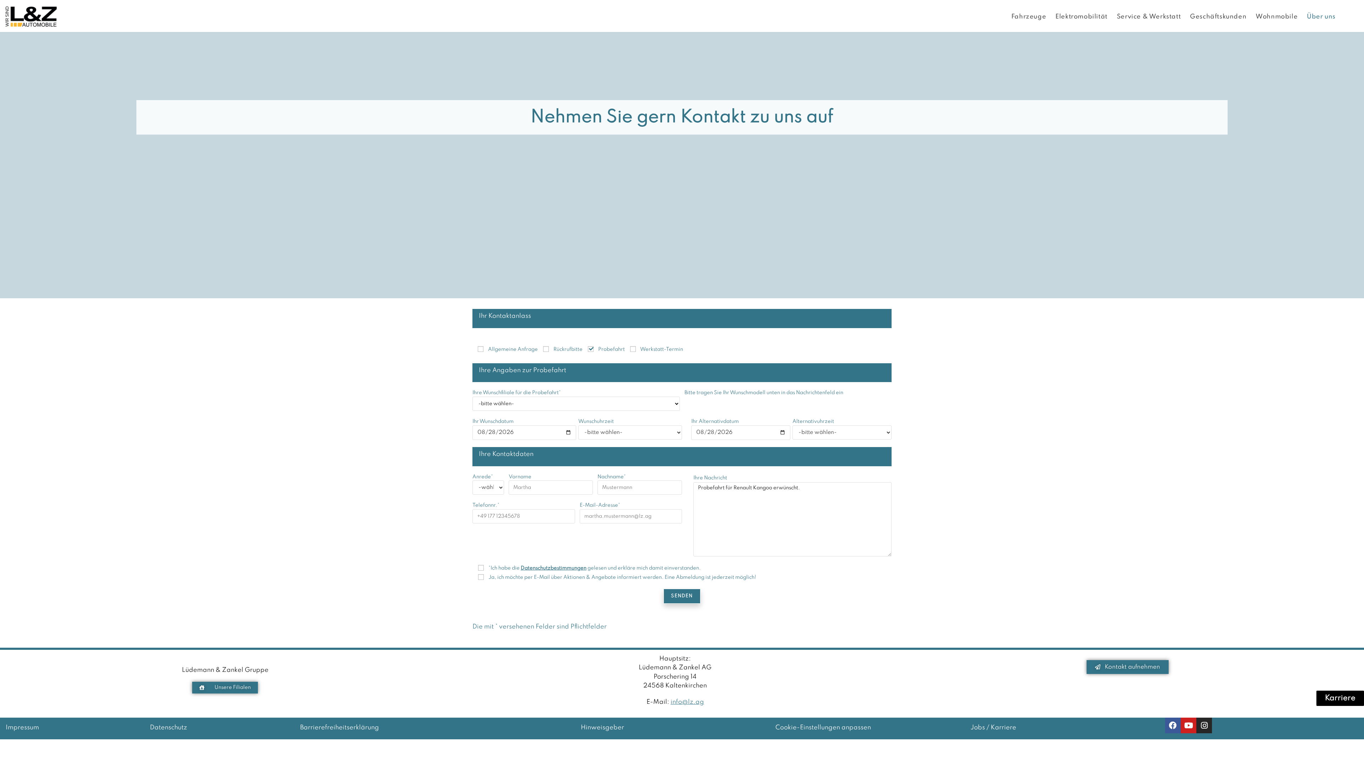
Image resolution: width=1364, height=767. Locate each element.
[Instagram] (1204, 725)
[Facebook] (1173, 725)
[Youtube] (1188, 725)
